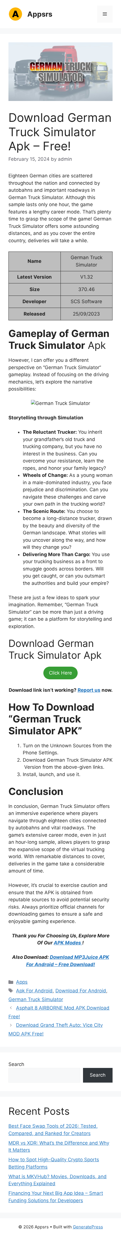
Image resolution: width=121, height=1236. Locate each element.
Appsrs (39, 14)
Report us (89, 690)
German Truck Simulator (35, 999)
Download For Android (80, 990)
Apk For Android (34, 990)
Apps (22, 982)
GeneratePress (88, 1227)
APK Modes (68, 943)
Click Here (60, 673)
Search (16, 1064)
